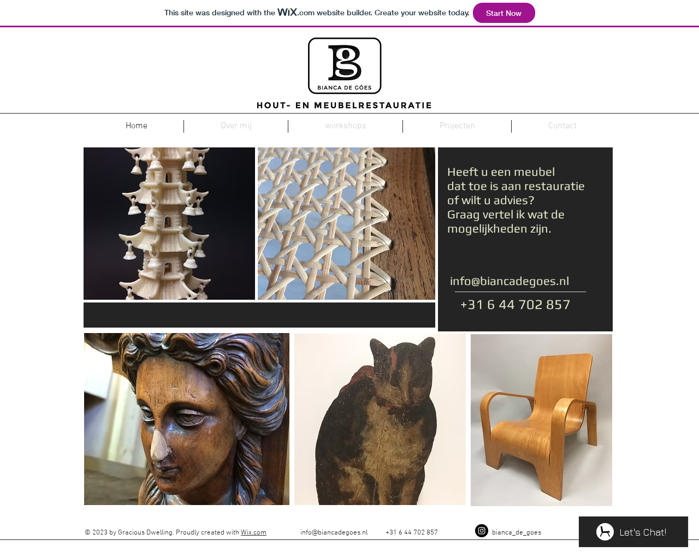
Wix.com (253, 533)
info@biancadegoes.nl (509, 281)
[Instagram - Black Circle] (481, 530)
